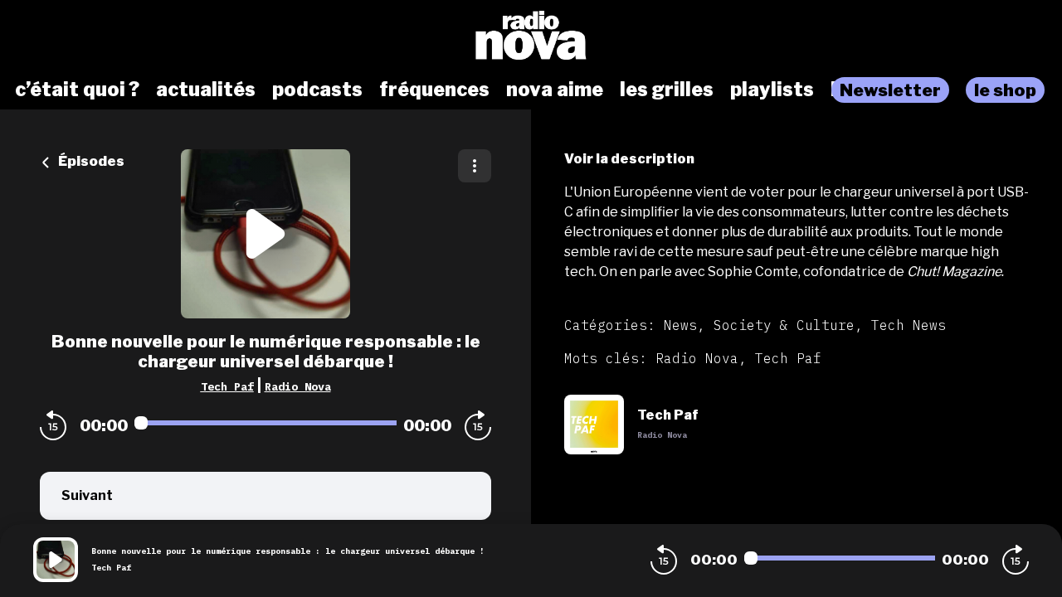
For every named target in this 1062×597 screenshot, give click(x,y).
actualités (206, 89)
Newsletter (890, 90)
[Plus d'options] (474, 165)
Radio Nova (298, 386)
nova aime (554, 89)
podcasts (317, 89)
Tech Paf (227, 386)
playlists (772, 89)
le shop (1005, 90)
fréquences (434, 89)
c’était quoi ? (77, 89)
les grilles (667, 89)
